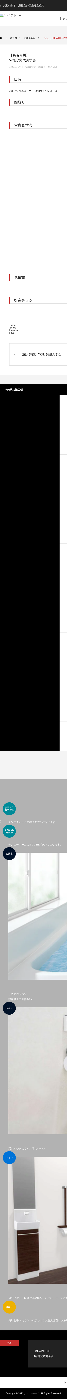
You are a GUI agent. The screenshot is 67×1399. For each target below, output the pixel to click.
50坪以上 (52, 66)
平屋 (9, 1343)
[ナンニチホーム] (23, 18)
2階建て (42, 66)
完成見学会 (30, 66)
